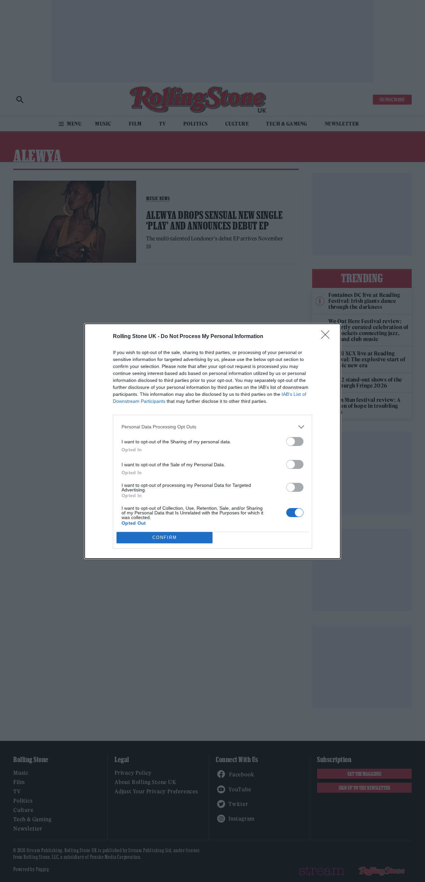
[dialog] (212, 441)
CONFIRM (164, 537)
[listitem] (212, 426)
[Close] (327, 336)
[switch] (294, 441)
